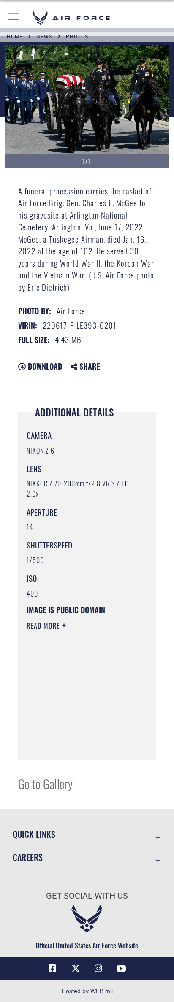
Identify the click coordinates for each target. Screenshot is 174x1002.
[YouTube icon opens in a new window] (121, 968)
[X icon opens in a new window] (75, 968)
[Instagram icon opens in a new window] (98, 968)
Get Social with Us (87, 896)
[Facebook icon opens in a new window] (52, 968)
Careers (28, 857)
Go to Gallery (45, 783)
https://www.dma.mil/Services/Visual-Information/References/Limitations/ (78, 744)
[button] (13, 18)
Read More (44, 626)
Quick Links (34, 834)
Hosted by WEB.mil (87, 991)
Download (44, 366)
